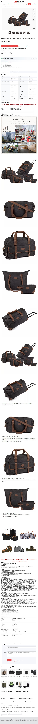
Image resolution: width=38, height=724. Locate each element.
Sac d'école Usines (9, 711)
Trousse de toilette (30, 698)
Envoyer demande (10, 46)
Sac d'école (2, 698)
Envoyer (9, 660)
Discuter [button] (28, 46)
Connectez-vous (3, 67)
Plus (1, 715)
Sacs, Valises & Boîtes (6, 6)
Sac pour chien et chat (4, 701)
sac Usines (3, 711)
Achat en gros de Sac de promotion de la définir (15, 713)
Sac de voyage (12, 6)
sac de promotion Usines (24, 711)
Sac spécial (29, 701)
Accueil (2, 6)
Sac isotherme (12, 698)
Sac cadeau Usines (16, 711)
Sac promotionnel (4, 713)
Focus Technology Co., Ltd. (18, 718)
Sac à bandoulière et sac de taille (23, 698)
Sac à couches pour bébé (22, 701)
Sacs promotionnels (13, 701)
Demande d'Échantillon (22, 48)
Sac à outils (31, 711)
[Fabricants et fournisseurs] (19, 2)
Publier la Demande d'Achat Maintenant (13, 661)
